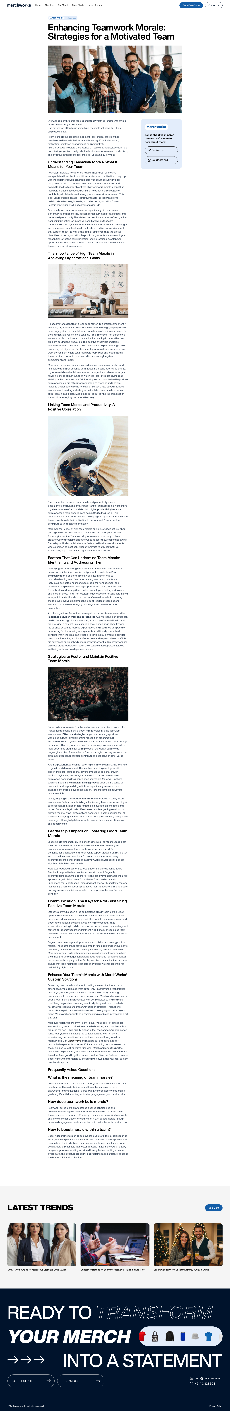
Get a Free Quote (191, 5)
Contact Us (213, 5)
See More (213, 1208)
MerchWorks (74, 1041)
